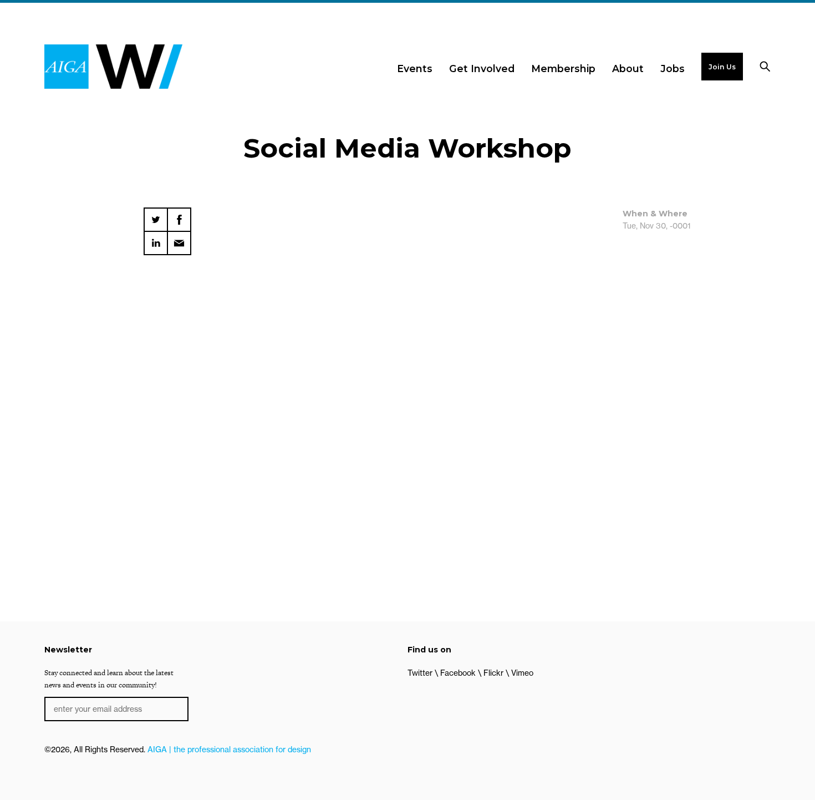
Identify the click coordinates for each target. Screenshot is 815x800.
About (628, 68)
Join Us (722, 67)
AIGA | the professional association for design (229, 750)
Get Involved (482, 68)
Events (414, 68)
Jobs (672, 68)
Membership (563, 68)
